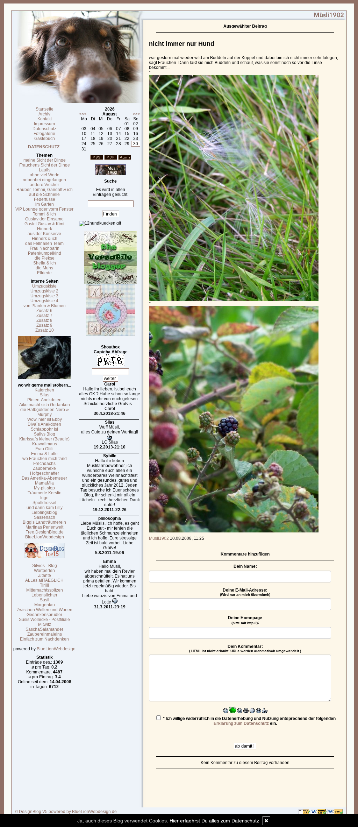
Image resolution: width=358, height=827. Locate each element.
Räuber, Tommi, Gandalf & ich (44, 189)
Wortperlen (44, 570)
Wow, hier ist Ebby (44, 419)
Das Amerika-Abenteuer (44, 478)
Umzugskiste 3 (44, 296)
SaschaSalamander (44, 629)
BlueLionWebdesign (44, 537)
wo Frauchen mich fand (44, 458)
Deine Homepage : (245, 620)
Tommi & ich (44, 214)
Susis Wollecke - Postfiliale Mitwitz (44, 622)
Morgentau (44, 604)
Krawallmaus (44, 443)
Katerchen (44, 390)
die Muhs (44, 268)
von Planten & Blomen (44, 305)
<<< (82, 114)
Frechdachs (44, 463)
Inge (44, 497)
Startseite (44, 109)
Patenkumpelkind (44, 253)
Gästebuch (44, 138)
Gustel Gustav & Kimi (44, 223)
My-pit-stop (44, 488)
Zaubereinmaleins (44, 634)
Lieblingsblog (44, 512)
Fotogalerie (44, 133)
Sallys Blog (44, 434)
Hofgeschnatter (44, 473)
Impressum (44, 123)
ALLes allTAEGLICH (44, 580)
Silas (44, 395)
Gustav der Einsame (44, 219)
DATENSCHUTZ (43, 146)
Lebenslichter (44, 595)
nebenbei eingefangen (44, 179)
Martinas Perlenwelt (44, 527)
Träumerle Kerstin (45, 492)
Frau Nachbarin (44, 248)
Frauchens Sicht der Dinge (44, 165)
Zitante (44, 575)
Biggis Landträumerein (44, 522)
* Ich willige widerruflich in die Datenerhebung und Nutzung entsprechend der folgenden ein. (249, 721)
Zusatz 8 (44, 320)
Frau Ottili (44, 448)
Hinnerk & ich (44, 238)
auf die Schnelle (44, 194)
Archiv (44, 114)
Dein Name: (245, 566)
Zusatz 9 (44, 325)
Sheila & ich (44, 263)
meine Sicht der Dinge (44, 160)
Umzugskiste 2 (44, 291)
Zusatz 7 (44, 315)
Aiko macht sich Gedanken (44, 404)
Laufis (44, 170)
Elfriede (44, 272)
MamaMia (44, 483)
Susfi (44, 600)
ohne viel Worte (44, 174)
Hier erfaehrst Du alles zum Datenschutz (214, 821)
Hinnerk (44, 228)
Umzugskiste (44, 286)
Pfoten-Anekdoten (44, 399)
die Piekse (45, 258)
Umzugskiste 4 (44, 300)
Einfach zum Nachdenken (44, 639)
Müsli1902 (159, 538)
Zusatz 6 (44, 310)
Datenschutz (44, 128)
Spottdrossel (44, 502)
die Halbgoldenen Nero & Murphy (44, 412)
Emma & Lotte (44, 453)
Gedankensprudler (44, 614)
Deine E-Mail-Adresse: (245, 592)
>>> (136, 114)
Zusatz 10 (44, 330)
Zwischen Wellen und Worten (44, 609)
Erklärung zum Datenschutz (241, 723)
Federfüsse (44, 199)
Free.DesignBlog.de (45, 532)
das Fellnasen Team (44, 243)
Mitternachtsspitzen (44, 590)
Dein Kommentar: (245, 648)
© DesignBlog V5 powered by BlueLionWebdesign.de (66, 811)
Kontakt (44, 118)
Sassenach (44, 517)
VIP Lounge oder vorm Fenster (44, 209)
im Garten (44, 204)
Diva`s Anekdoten (44, 424)
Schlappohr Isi (44, 429)
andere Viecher (44, 184)
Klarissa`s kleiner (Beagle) (44, 439)
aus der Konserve (44, 233)
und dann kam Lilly (45, 507)
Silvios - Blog (44, 565)
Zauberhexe (44, 468)
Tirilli (44, 585)
